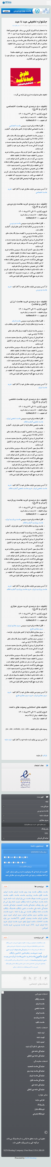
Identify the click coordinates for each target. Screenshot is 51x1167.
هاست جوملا (36, 899)
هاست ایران (8, 892)
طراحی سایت (39, 1100)
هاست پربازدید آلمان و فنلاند (33, 523)
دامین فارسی (18, 960)
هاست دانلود (14, 895)
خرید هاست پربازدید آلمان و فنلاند (19, 590)
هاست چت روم (30, 892)
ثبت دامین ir (24, 964)
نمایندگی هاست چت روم (35, 1071)
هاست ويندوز (32, 918)
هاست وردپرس (15, 224)
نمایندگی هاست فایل (37, 1080)
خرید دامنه (21, 946)
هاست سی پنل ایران (23, 899)
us (20, 863)
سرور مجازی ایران (14, 626)
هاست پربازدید (32, 895)
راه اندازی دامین (41, 964)
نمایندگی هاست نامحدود (26, 905)
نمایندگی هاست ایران (36, 1076)
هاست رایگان (43, 892)
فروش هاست (7, 960)
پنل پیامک (40, 905)
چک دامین (26, 946)
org (22, 858)
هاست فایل (43, 895)
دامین (29, 967)
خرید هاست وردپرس (22, 925)
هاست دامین (29, 960)
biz (25, 863)
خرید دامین (25, 957)
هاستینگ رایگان (9, 909)
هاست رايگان (42, 943)
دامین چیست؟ (34, 967)
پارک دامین (15, 946)
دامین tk (13, 960)
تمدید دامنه (16, 902)
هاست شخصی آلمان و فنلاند (33, 422)
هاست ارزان (16, 321)
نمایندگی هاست (9, 905)
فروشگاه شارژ (39, 1109)
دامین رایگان (14, 953)
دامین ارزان (43, 960)
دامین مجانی (10, 946)
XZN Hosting (30, 1158)
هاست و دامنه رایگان (40, 912)
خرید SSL (35, 925)
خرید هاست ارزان (15, 922)
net (17, 858)
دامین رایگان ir (17, 964)
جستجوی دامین (19, 943)
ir (6, 858)
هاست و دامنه (22, 967)
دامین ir (22, 953)
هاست (22, 895)
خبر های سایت (15, 25)
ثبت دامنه (11, 899)
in (7, 863)
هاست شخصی (39, 1009)
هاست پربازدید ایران (13, 520)
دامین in (30, 964)
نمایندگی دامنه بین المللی (35, 1056)
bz (16, 863)
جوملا (27, 967)
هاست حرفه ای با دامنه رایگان (32, 902)
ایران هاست (35, 960)
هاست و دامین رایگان (25, 909)
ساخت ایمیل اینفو (29, 922)
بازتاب (44, 756)
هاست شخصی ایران (14, 419)
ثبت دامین (41, 956)
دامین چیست (8, 957)
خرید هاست (8, 912)
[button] (48, 3)
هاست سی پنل (9, 918)
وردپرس (31, 943)
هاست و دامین (30, 950)
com (11, 858)
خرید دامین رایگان (10, 943)
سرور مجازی (43, 915)
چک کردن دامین (11, 950)
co (11, 863)
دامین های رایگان (10, 964)
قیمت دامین (38, 953)
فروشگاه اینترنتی (38, 1114)
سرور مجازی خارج (36, 629)
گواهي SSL (20, 918)
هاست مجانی (16, 967)
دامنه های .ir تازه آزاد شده (35, 1047)
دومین (34, 950)
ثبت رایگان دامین (40, 950)
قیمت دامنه (40, 1038)
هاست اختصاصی (15, 126)
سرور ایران (17, 915)
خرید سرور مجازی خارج (24, 696)
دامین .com (35, 964)
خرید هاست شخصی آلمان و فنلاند (20, 489)
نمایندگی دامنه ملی (41, 909)
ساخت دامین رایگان (39, 946)
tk (27, 858)
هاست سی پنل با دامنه (22, 912)
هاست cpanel (42, 922)
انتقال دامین (32, 946)
